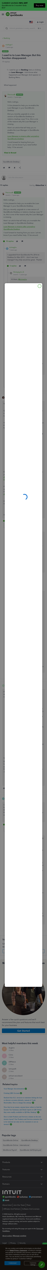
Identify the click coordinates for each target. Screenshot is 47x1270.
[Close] (39, 286)
